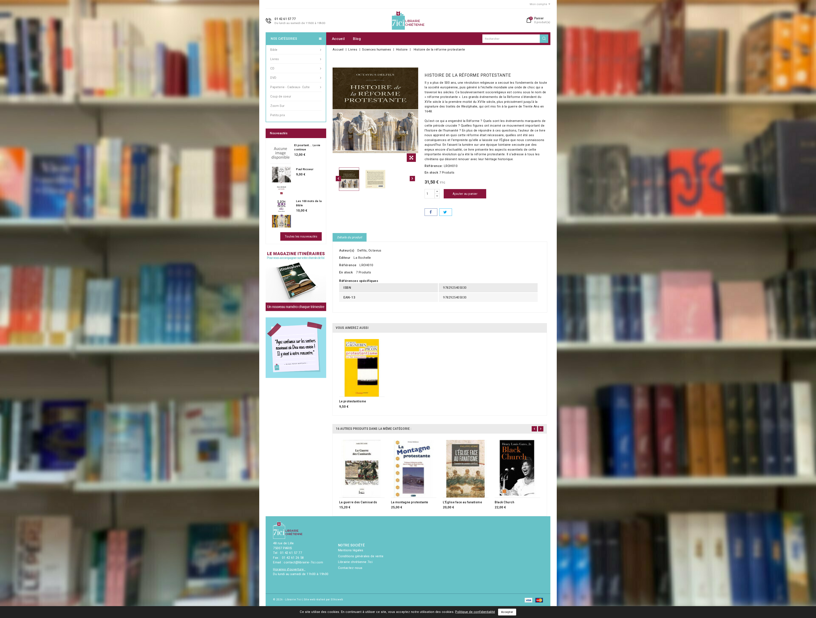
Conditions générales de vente (361, 556)
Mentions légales (350, 550)
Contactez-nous (350, 568)
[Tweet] (445, 212)
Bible (274, 49)
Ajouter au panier (465, 193)
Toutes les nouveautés (301, 236)
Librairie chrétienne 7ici (355, 562)
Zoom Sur (277, 105)
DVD (273, 77)
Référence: (434, 166)
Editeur (345, 258)
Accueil (338, 39)
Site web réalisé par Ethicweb (323, 599)
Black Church (504, 502)
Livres (274, 59)
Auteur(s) (346, 250)
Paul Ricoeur (304, 169)
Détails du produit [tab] (349, 237)
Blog (357, 39)
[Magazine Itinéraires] (296, 280)
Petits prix (277, 115)
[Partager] (431, 212)
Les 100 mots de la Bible (309, 203)
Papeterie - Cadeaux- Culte (290, 87)
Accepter (507, 612)
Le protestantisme (352, 401)
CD (272, 68)
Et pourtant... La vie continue (307, 147)
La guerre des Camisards (358, 502)
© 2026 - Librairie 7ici (287, 599)
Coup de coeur (280, 96)
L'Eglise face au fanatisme (462, 502)
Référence (348, 265)
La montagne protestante (409, 502)
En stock (431, 172)
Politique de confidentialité (475, 612)
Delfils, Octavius (369, 250)
